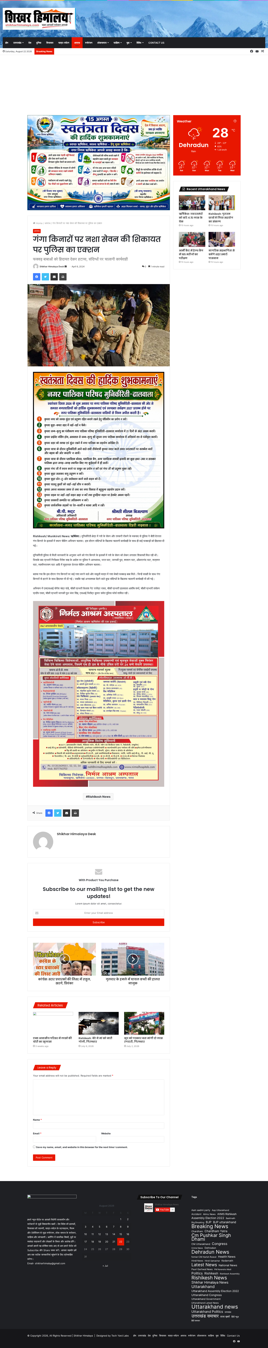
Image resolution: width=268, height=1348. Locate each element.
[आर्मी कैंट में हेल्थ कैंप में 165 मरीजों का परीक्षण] (192, 239)
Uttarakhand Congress (206, 1295)
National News (228, 1265)
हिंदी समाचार (195, 1320)
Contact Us (156, 42)
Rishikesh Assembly (230, 1273)
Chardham (197, 1231)
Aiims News (209, 1214)
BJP (208, 1222)
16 (128, 1234)
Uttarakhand (203, 1287)
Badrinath (230, 1218)
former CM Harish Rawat (203, 1256)
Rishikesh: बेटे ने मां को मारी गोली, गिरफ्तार (95, 1039)
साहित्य (116, 42)
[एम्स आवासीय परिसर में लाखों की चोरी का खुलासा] (53, 1023)
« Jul (105, 1265)
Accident (196, 1214)
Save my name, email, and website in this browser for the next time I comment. (82, 1147)
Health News (226, 1256)
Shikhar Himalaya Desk (52, 266)
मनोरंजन (88, 42)
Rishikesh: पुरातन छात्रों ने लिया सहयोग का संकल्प (221, 217)
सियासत (49, 42)
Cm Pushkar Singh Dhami (211, 1237)
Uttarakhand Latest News (205, 1302)
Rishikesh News (99, 796)
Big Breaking (197, 1222)
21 (113, 1241)
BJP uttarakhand (224, 1222)
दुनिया (38, 42)
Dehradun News (210, 1252)
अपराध (77, 42)
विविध (139, 42)
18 (92, 1241)
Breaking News (209, 1226)
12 (99, 1234)
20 (106, 1241)
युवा (128, 42)
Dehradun (210, 1247)
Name (37, 1119)
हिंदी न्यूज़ (235, 1316)
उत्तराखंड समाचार (205, 1316)
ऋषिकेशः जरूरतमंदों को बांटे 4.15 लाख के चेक (191, 217)
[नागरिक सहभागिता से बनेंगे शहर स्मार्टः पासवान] (222, 239)
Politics (197, 1273)
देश (29, 42)
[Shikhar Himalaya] (39, 19)
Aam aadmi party (200, 1210)
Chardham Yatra (216, 1231)
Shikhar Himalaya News (209, 1282)
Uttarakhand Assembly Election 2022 (215, 1291)
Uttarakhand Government (206, 1298)
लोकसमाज (101, 42)
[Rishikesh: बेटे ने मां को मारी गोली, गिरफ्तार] (99, 1023)
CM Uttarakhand (200, 1244)
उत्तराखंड (17, 42)
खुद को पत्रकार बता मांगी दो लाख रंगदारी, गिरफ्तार (143, 1039)
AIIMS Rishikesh (226, 1214)
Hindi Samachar (212, 1261)
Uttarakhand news (214, 1307)
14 (113, 1234)
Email (37, 1133)
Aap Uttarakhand (220, 1210)
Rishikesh (211, 1273)
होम (6, 42)
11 (93, 1234)
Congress (219, 1244)
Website (106, 1133)
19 (99, 1241)
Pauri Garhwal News (202, 1269)
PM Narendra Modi (222, 1269)
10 (85, 1234)
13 (106, 1234)
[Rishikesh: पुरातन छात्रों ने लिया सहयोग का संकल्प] (222, 202)
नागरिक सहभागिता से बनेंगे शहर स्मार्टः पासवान (222, 254)
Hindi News (197, 1260)
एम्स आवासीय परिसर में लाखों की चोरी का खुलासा (52, 1039)
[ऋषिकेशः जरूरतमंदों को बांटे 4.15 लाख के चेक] (192, 202)
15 (120, 1234)
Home (39, 223)
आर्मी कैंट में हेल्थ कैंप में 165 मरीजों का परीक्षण (191, 254)
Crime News (197, 1248)
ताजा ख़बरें (225, 1316)
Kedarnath (227, 1260)
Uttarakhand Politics (207, 1312)
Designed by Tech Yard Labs (112, 1335)
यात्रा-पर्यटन (63, 42)
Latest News (204, 1265)
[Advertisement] (134, 84)
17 (85, 1241)
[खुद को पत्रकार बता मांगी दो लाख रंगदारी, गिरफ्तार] (144, 1023)
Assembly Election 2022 (207, 1218)
